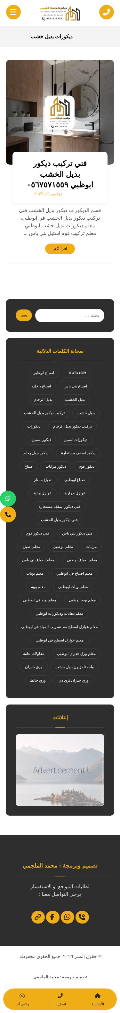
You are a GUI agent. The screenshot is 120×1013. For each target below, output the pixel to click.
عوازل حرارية (74, 493)
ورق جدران (34, 667)
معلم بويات (35, 573)
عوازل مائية (42, 493)
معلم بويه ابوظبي (82, 600)
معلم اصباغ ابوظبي (82, 560)
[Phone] (8, 514)
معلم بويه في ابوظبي (39, 600)
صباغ (29, 466)
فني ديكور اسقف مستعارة (59, 506)
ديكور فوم (86, 466)
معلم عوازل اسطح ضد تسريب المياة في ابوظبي (59, 627)
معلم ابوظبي (63, 546)
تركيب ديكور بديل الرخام (72, 426)
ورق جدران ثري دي (74, 680)
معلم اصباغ (31, 546)
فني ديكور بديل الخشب (59, 520)
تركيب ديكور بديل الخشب (44, 413)
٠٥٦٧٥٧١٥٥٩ (76, 373)
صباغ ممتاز (43, 480)
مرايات (91, 546)
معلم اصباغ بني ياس (38, 560)
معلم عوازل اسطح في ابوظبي (60, 640)
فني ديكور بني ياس (77, 533)
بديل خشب (86, 413)
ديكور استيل (41, 439)
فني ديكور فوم (37, 533)
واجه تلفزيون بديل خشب (74, 667)
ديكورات (33, 426)
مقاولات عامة (33, 653)
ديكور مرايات (55, 466)
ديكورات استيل (75, 439)
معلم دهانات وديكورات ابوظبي (59, 613)
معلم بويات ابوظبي (73, 586)
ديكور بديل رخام (35, 453)
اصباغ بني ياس (75, 386)
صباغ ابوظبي (74, 480)
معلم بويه (38, 586)
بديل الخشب (75, 399)
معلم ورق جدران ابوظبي (76, 653)
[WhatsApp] (8, 499)
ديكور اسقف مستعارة (78, 453)
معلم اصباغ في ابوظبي (74, 573)
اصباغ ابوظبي (43, 373)
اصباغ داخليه (41, 386)
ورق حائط (38, 680)
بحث (24, 315)
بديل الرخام (43, 399)
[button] (13, 12)
